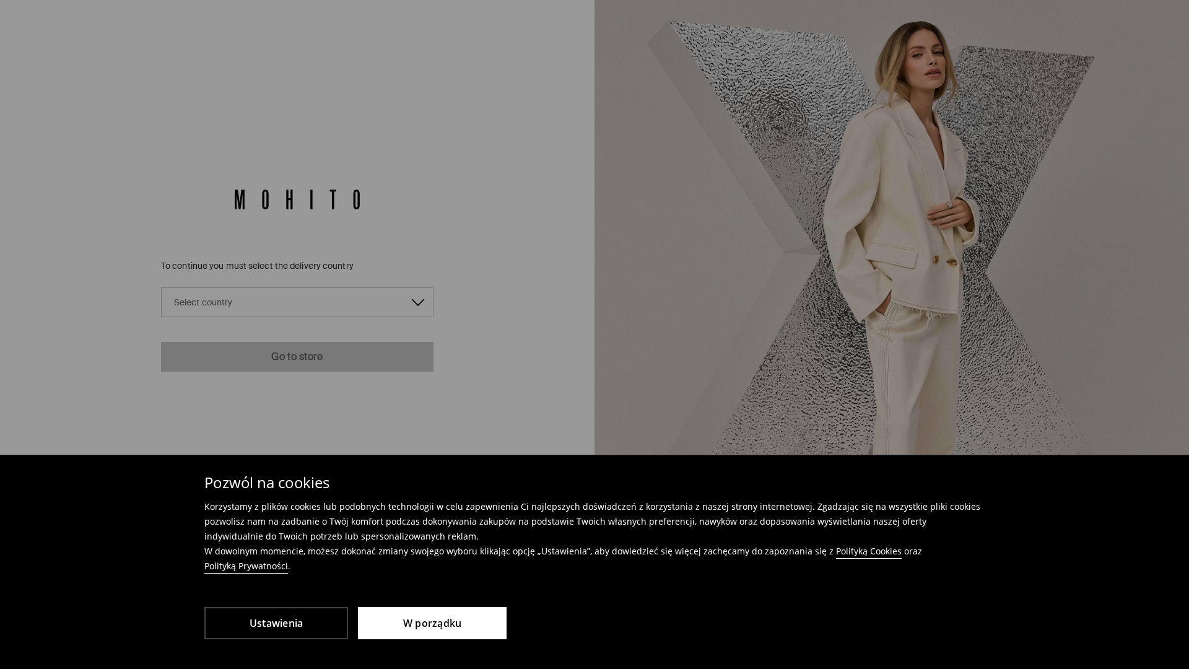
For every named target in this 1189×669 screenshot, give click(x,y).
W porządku (432, 623)
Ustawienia (276, 623)
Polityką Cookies (869, 551)
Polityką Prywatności (246, 566)
